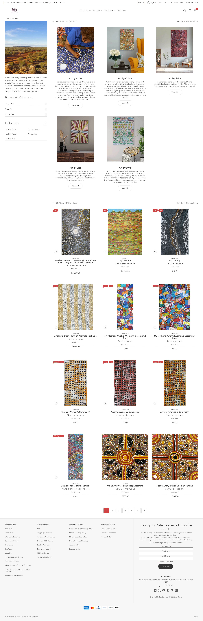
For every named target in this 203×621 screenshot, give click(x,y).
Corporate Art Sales (12, 541)
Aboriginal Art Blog (12, 561)
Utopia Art (9, 104)
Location (8, 553)
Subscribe (178, 3)
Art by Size (32, 134)
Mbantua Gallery (10, 525)
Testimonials (73, 545)
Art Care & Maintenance (46, 537)
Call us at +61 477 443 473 (15, 3)
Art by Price (11, 134)
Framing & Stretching (45, 541)
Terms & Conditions (108, 533)
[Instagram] (156, 590)
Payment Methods (44, 549)
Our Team (8, 549)
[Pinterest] (173, 590)
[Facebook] (169, 590)
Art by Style (11, 139)
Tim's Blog (121, 10)
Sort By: (180, 21)
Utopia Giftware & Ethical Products (18, 565)
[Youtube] (164, 590)
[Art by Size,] (75, 139)
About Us (8, 529)
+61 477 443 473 (164, 580)
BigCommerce (33, 616)
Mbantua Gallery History (14, 557)
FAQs (39, 529)
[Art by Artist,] (75, 50)
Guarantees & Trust (76, 525)
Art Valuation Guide (44, 557)
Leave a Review (191, 3)
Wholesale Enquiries (12, 537)
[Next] (144, 510)
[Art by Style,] (125, 139)
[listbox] (192, 21)
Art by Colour (33, 129)
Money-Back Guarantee (78, 537)
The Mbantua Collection (14, 576)
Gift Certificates (165, 3)
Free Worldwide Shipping (78, 541)
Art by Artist (11, 129)
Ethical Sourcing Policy (77, 533)
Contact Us (9, 533)
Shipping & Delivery (44, 533)
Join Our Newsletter (108, 529)
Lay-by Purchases (43, 545)
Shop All (8, 109)
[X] (160, 590)
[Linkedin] (176, 590)
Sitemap (195, 616)
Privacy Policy (106, 537)
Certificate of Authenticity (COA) (81, 529)
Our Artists (9, 114)
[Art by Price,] (175, 50)
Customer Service (43, 525)
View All (75, 105)
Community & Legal (108, 525)
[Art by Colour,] (125, 50)
